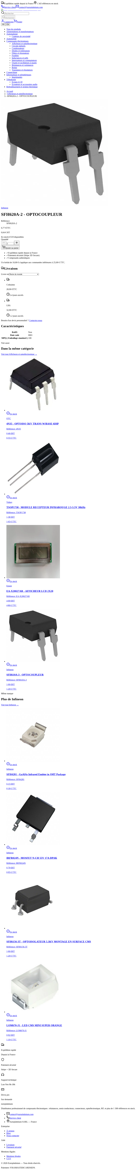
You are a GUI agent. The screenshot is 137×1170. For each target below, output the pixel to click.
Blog (8, 1133)
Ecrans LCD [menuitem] (17, 82)
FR (3, 24)
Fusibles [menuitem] (15, 55)
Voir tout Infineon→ (10, 705)
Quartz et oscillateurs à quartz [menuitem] (24, 63)
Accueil (9, 91)
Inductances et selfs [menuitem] (20, 58)
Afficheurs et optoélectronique (20, 94)
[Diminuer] (3, 243)
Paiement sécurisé (13, 1147)
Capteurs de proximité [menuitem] (21, 36)
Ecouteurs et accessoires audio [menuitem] (24, 84)
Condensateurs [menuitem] (18, 48)
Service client (15, 1118)
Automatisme (12, 34)
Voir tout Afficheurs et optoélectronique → (19, 354)
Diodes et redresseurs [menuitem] (21, 51)
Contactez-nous (35, 320)
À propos (10, 1131)
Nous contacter (12, 1136)
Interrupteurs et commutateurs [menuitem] (24, 60)
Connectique (11, 72)
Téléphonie (11, 79)
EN (8, 24)
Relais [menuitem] (14, 67)
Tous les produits (13, 29)
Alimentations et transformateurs (20, 31)
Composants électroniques (17, 41)
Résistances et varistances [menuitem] (22, 65)
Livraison (10, 1145)
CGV (8, 1158)
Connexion (9, 22)
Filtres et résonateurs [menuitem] (20, 53)
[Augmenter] (16, 243)
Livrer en (5, 274)
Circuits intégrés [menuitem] (18, 46)
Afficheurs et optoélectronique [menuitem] (24, 43)
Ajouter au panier (11, 248)
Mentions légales (13, 1156)
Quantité (4, 239)
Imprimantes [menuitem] (17, 77)
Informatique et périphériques (18, 75)
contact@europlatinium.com (21, 1114)
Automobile (11, 39)
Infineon (4, 208)
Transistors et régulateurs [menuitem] (22, 70)
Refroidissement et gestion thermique (22, 87)
